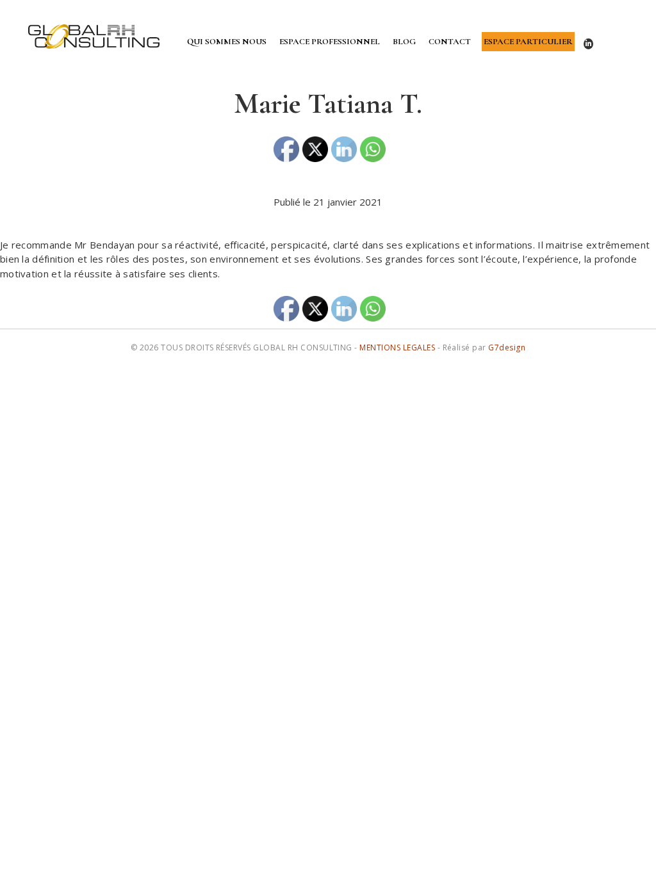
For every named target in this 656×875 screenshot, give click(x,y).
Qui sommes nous (226, 42)
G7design (506, 347)
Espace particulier (528, 42)
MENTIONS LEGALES (397, 347)
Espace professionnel (329, 42)
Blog (404, 42)
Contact (450, 42)
